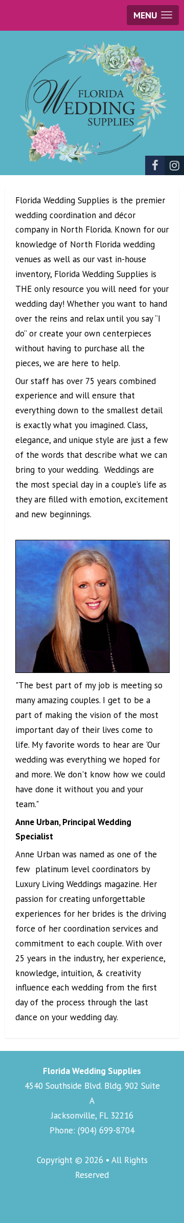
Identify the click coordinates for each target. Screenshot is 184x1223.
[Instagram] (174, 165)
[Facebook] (155, 165)
